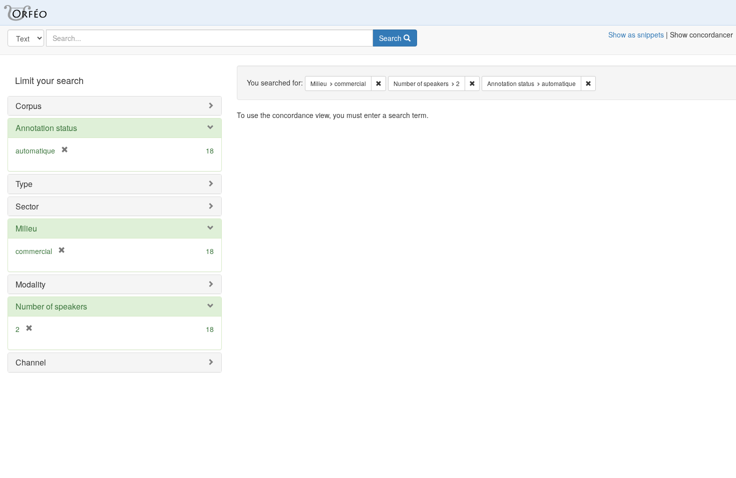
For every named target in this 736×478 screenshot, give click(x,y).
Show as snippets (636, 35)
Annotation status (46, 128)
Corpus (29, 106)
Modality (31, 284)
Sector (27, 206)
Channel (31, 362)
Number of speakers (51, 306)
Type (24, 184)
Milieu (26, 228)
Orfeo (37, 12)
